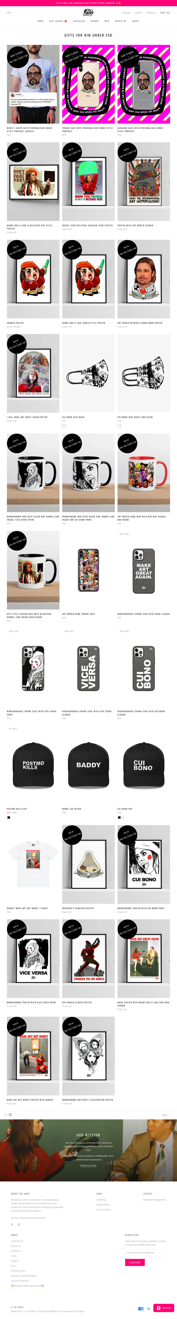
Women (95, 21)
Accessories (103, 1204)
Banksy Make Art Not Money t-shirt (27, 908)
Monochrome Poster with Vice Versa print (31, 1002)
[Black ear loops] (68, 426)
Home (41, 21)
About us (16, 1246)
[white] (123, 817)
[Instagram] (19, 1224)
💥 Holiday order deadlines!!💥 (27, 1285)
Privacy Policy (18, 1270)
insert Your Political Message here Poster (87, 225)
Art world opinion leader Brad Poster (140, 322)
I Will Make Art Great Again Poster (27, 417)
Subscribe (135, 1262)
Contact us (17, 1241)
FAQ (13, 1265)
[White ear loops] (64, 426)
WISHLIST (151, 12)
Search (138, 12)
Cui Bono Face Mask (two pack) (135, 417)
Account (126, 12)
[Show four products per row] (10, 1114)
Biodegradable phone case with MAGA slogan (144, 613)
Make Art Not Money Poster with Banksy (30, 1099)
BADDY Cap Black (71, 808)
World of (120, 21)
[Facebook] (12, 1224)
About (135, 21)
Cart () (165, 12)
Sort (165, 1115)
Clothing (101, 1199)
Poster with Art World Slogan (135, 225)
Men (107, 21)
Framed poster (15, 322)
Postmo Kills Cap (17, 808)
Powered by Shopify (73, 1311)
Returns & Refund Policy (23, 1275)
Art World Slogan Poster (77, 1002)
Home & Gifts (104, 1209)
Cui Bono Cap (125, 808)
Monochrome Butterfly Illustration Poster (87, 1099)
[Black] (9, 817)
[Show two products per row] (5, 1114)
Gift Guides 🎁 (58, 21)
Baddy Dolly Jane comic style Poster (83, 322)
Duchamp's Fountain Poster (78, 908)
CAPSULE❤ (79, 21)
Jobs (13, 1256)
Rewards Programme (154, 1199)
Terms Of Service (20, 1280)
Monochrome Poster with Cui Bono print (141, 908)
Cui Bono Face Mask (73, 417)
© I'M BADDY (17, 1307)
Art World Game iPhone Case (78, 613)
